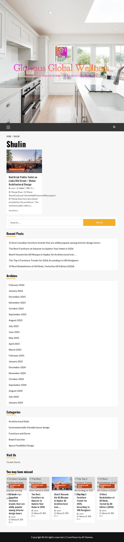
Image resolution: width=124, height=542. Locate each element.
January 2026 (16, 290)
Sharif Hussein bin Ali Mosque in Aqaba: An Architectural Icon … (42, 254)
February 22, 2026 (108, 513)
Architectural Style (17, 169)
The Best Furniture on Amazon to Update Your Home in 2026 (41, 248)
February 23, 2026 (63, 513)
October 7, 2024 (24, 188)
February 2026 (16, 285)
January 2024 (16, 402)
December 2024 (17, 367)
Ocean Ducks (13, 462)
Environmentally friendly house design (29, 427)
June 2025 (14, 332)
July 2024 (14, 396)
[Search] (114, 127)
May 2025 (14, 338)
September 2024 (17, 385)
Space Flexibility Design (21, 445)
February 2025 (16, 355)
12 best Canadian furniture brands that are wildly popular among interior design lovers (54, 242)
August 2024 (16, 390)
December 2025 (17, 296)
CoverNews (72, 537)
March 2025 (15, 349)
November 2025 (17, 302)
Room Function (17, 439)
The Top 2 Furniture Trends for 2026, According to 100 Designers (43, 260)
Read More (13, 210)
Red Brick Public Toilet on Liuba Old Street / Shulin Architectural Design (23, 180)
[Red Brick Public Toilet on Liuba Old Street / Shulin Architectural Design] (24, 161)
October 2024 (16, 379)
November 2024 (17, 373)
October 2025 (16, 308)
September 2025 (17, 314)
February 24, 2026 (40, 513)
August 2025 (16, 320)
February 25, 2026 (17, 519)
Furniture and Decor (19, 433)
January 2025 (16, 361)
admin (13, 188)
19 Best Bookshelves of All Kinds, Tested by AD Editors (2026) (41, 266)
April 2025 (14, 343)
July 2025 (14, 326)
